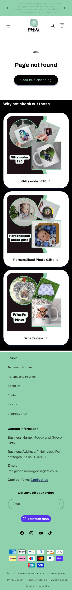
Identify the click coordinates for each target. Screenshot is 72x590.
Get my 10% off (36, 341)
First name (15, 302)
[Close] (65, 225)
